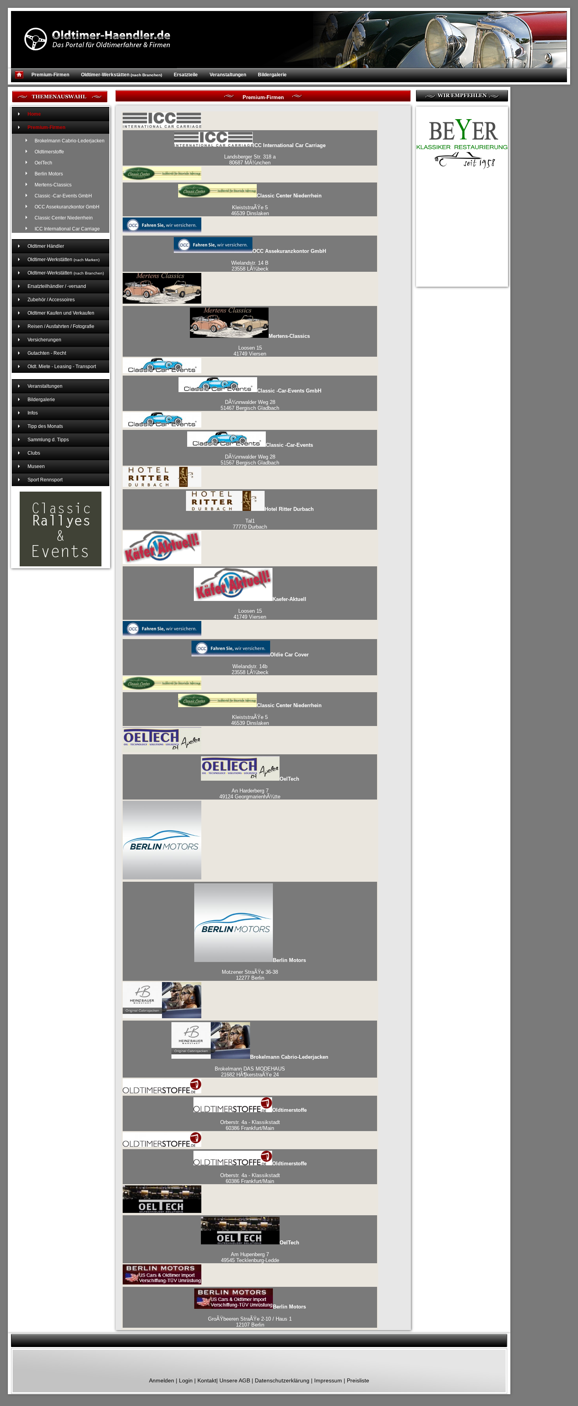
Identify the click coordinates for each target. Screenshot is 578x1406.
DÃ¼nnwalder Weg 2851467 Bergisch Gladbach (271, 399)
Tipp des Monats (45, 426)
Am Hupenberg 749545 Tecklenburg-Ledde (260, 1251)
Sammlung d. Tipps (48, 439)
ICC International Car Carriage (67, 229)
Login (186, 1380)
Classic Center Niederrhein (64, 218)
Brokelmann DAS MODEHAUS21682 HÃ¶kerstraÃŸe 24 (271, 1066)
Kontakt (206, 1380)
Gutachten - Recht (47, 353)
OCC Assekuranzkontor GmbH (67, 207)
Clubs (34, 453)
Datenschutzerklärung (282, 1380)
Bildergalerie (272, 74)
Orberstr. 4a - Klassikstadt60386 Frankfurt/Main (263, 1119)
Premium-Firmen (50, 74)
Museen (36, 466)
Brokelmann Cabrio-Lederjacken (70, 141)
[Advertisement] (455, 221)
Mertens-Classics (53, 185)
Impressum (328, 1380)
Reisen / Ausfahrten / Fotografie (61, 326)
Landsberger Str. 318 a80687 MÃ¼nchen (275, 154)
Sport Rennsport (45, 480)
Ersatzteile (186, 74)
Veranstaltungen (228, 74)
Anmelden (161, 1380)
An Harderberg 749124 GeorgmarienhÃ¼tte (259, 788)
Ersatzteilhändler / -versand (57, 286)
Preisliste (358, 1380)
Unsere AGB (234, 1380)
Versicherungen (44, 340)
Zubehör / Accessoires (51, 299)
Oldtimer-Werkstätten (121, 74)
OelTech (43, 163)
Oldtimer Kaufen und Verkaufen (61, 313)
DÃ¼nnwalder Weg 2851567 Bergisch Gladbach (267, 454)
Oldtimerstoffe (49, 152)
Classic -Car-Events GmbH (63, 196)
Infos (33, 413)
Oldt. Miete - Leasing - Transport (62, 366)
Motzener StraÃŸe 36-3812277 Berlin (264, 969)
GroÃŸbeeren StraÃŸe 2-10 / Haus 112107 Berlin (257, 1316)
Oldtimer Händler (46, 246)
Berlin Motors (49, 174)
